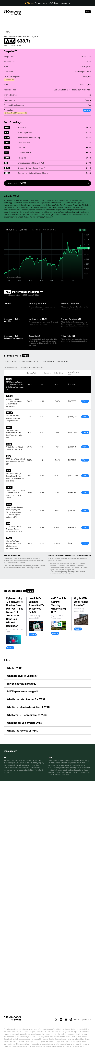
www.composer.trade (13, 277)
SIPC (26, 1032)
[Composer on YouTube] (65, 1019)
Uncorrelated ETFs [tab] (48, 361)
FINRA (21, 1032)
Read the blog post (61, 3)
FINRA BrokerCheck (22, 1044)
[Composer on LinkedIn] (60, 1019)
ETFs (8, 32)
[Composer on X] (56, 1019)
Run (84, 230)
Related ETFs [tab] (63, 361)
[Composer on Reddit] (70, 1019)
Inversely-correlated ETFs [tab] (28, 361)
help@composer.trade (82, 1019)
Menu (88, 11)
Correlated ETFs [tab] (10, 361)
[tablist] (47, 361)
